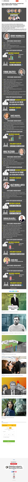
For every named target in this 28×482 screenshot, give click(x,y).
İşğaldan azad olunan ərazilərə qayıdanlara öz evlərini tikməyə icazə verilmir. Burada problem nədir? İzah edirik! (12, 375)
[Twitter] (11, 291)
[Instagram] (14, 471)
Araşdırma (3, 353)
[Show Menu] (2, 1)
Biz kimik (14, 478)
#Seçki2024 (14, 477)
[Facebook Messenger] (16, 291)
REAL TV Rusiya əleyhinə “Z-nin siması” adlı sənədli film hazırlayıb (8, 417)
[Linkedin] (13, 291)
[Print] (18, 291)
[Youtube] (16, 471)
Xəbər (14, 473)
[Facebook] (10, 291)
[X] (13, 471)
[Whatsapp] (15, 291)
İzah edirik (3, 374)
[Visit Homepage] (6, 1)
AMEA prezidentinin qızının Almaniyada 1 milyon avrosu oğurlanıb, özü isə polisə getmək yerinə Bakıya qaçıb (12, 396)
